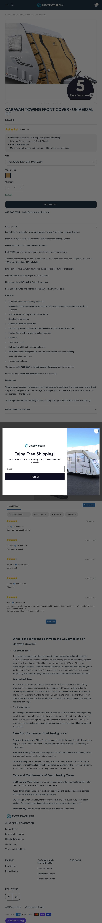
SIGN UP (34, 476)
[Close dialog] (96, 431)
